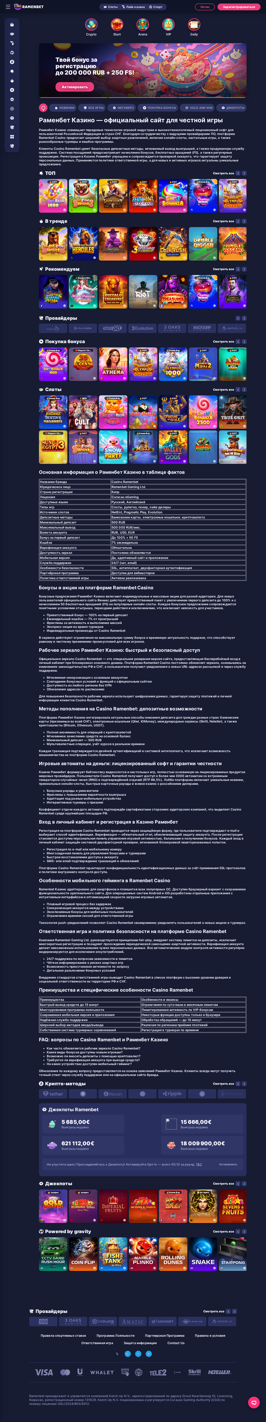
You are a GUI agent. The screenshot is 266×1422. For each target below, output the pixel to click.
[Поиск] (43, 107)
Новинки (66, 108)
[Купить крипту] (12, 62)
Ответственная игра (97, 1343)
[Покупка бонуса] (12, 90)
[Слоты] (12, 34)
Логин (204, 7)
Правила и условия (210, 1335)
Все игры (96, 108)
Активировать (228, 1164)
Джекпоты (235, 108)
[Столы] (12, 127)
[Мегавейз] (12, 99)
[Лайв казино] (12, 43)
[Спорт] (12, 52)
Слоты (113, 7)
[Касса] (12, 24)
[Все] (12, 146)
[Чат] (254, 1402)
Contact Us (176, 1343)
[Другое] (12, 136)
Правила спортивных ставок (63, 1335)
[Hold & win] (12, 108)
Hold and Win (201, 108)
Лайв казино (135, 7)
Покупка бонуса (162, 108)
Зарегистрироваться (239, 7)
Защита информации (140, 1343)
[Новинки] (12, 80)
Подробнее (72, 87)
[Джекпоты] (12, 118)
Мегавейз (126, 108)
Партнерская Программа (164, 1335)
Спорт (157, 7)
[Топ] (12, 71)
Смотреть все (223, 173)
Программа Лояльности (116, 1335)
